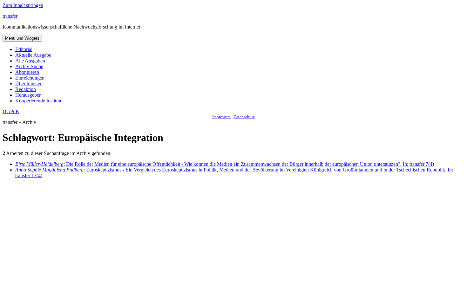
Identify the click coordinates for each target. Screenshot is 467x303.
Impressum (221, 116)
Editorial (23, 49)
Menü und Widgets (22, 38)
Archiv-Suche (29, 66)
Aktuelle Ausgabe (33, 55)
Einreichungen (29, 78)
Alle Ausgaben (30, 60)
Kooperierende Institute (38, 100)
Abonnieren (27, 72)
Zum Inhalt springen (23, 5)
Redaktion (25, 89)
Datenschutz (244, 116)
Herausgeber (28, 95)
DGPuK (11, 111)
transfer (10, 16)
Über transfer (28, 83)
